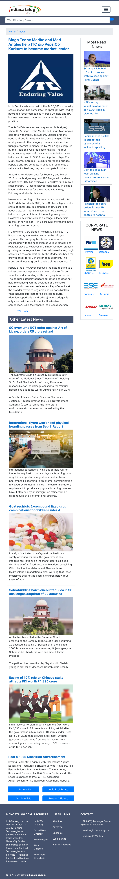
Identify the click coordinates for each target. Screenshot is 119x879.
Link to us (58, 832)
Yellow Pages (41, 839)
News (22, 31)
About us (57, 821)
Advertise (57, 827)
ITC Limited (23, 311)
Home (12, 31)
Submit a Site (59, 838)
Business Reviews (62, 844)
